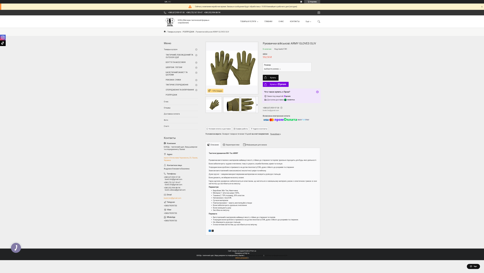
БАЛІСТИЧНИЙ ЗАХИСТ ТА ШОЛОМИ (177, 73)
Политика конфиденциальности (275, 255)
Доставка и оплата (172, 114)
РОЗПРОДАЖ (188, 32)
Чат (475, 266)
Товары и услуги (174, 32)
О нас (166, 102)
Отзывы (167, 108)
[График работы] (319, 12)
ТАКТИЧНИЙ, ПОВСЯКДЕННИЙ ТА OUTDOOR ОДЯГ (179, 56)
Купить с (273, 84)
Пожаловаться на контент (254, 255)
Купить (273, 78)
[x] (213, 231)
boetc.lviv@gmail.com (172, 198)
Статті (166, 126)
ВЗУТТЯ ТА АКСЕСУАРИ (176, 62)
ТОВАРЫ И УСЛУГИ (248, 21)
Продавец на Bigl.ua (242, 253)
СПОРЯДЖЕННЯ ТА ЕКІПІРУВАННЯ (180, 90)
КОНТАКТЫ (294, 21)
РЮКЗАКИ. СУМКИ (173, 80)
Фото (166, 120)
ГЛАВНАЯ (268, 21)
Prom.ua (253, 251)
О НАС (281, 21)
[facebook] (210, 231)
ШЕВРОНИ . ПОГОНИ (174, 67)
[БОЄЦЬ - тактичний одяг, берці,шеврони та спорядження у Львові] (170, 21)
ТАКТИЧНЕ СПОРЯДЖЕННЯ (177, 85)
